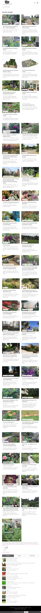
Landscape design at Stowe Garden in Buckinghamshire (11, 379)
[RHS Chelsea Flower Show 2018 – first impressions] (11, 216)
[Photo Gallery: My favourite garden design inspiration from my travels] (11, 502)
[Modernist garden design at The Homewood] (30, 393)
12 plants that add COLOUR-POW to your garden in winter (29, 223)
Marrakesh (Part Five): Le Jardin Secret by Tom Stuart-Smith (29, 313)
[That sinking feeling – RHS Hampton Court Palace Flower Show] (30, 415)
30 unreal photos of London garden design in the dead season (11, 333)
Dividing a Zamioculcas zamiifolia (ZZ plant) (13, 564)
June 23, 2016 (24, 446)
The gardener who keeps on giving (29, 135)
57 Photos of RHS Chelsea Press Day (11, 202)
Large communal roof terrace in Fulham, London (29, 27)
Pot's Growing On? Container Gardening (9, 130)
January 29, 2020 (9, 561)
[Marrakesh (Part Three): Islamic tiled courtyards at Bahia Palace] (11, 348)
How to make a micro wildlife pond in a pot (14, 578)
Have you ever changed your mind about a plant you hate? (10, 400)
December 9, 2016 (9, 574)
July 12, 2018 (24, 158)
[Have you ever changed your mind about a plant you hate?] (11, 393)
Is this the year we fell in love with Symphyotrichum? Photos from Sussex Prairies (10, 157)
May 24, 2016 (5, 489)
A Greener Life (4, 545)
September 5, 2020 (9, 584)
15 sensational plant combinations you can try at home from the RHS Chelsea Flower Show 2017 (29, 268)
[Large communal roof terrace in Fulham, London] (30, 19)
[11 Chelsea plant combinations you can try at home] (30, 172)
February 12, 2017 (5, 335)
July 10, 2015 (24, 511)
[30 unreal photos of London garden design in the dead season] (11, 326)
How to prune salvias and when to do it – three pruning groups (10, 27)
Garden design (24, 23)
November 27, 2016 (25, 379)
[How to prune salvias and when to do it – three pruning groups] (11, 19)
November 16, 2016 (6, 402)
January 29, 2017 (24, 335)
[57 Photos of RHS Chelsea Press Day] (11, 195)
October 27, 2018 (24, 136)
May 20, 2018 (5, 225)
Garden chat (24, 375)
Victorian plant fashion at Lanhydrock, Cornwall (28, 245)
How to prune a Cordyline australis (12, 569)
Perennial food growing (10, 558)
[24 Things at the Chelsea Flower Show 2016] (30, 458)
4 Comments (34, 158)
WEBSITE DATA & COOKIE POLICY (20, 609)
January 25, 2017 (5, 357)
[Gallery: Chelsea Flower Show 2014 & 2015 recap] (30, 480)
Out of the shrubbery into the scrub (30, 378)
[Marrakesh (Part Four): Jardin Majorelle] (30, 326)
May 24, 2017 (5, 293)
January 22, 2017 (24, 359)
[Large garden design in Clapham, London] (30, 41)
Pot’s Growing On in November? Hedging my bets (10, 135)
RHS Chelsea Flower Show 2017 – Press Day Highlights (10, 313)
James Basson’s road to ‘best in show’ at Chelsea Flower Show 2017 (30, 291)
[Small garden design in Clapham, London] (11, 41)
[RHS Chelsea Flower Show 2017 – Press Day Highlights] (11, 305)
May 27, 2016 (24, 467)
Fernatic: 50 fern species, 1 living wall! (13, 596)
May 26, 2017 (24, 271)
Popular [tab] (8, 555)
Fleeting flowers (6, 245)
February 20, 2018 (5, 246)
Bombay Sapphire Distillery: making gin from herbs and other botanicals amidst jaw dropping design (11, 181)
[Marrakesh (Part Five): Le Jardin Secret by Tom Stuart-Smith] (30, 305)
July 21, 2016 (24, 424)
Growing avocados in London (11, 559)
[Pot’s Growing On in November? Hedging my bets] (11, 128)
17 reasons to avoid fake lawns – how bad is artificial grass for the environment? (20, 582)
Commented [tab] (32, 555)
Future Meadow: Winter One (28, 105)
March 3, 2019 (24, 106)
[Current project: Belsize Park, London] (30, 63)
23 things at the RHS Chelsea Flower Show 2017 (9, 291)
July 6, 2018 (5, 184)
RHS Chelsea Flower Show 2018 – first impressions (10, 223)
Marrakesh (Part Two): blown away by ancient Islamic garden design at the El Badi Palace (30, 356)
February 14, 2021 (9, 593)
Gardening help (5, 23)
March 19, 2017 (24, 315)
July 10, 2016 (5, 446)
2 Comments (35, 106)
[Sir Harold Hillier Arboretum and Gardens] (30, 149)
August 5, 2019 (24, 29)
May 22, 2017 (5, 315)
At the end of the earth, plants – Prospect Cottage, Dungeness (10, 267)
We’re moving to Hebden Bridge (12, 592)
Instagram (4, 552)
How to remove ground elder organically (13, 587)
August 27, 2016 (24, 402)
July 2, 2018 (8, 579)
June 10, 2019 (8, 570)
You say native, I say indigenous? (12, 601)
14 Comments (15, 293)
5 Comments (15, 269)
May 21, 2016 (24, 489)
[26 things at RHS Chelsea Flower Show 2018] (30, 195)
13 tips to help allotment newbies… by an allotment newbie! (17, 573)
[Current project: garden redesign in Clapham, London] (11, 63)
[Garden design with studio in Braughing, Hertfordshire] (11, 85)
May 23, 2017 (24, 293)
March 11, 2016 (8, 597)
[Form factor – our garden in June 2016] (30, 437)
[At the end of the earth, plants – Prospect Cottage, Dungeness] (11, 260)
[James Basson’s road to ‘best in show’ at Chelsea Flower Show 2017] (30, 283)
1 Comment (34, 29)
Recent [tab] (19, 555)
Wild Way (14, 544)
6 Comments (24, 380)
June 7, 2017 (5, 269)
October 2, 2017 (24, 247)
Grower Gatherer (27, 544)
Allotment (23, 103)
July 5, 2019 (5, 51)
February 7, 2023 (5, 29)
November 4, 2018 (5, 137)
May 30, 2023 (8, 588)
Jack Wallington (11, 29)
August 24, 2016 (5, 423)
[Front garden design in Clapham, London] (11, 107)
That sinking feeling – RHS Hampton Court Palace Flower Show (30, 422)
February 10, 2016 (5, 511)
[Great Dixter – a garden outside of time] (30, 502)
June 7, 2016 (5, 466)
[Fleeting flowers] (11, 238)
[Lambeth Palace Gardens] (11, 458)
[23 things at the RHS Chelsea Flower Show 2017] (11, 283)
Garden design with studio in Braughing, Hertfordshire (9, 93)
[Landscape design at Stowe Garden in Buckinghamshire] (11, 371)
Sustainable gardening (9, 581)
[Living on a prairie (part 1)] (11, 415)
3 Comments (34, 205)
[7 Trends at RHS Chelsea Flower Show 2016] (11, 480)
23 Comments (16, 29)
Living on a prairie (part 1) (8, 422)
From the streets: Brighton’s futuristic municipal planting (9, 444)
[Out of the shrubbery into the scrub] (30, 371)
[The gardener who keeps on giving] (30, 128)
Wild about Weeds (34, 544)
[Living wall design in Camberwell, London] (30, 85)
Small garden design (6, 132)
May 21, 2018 (5, 203)
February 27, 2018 (24, 225)
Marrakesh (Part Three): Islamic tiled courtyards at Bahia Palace (10, 355)
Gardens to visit (24, 132)
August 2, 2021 (8, 602)
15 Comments (5, 404)
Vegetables (16, 558)
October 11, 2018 (5, 159)
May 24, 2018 (24, 181)
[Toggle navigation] (37, 3)
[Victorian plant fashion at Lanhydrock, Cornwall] (30, 238)
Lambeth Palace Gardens (8, 464)
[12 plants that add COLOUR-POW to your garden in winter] (30, 216)
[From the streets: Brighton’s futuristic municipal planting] (11, 437)
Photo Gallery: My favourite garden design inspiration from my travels (10, 509)
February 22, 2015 (9, 565)
